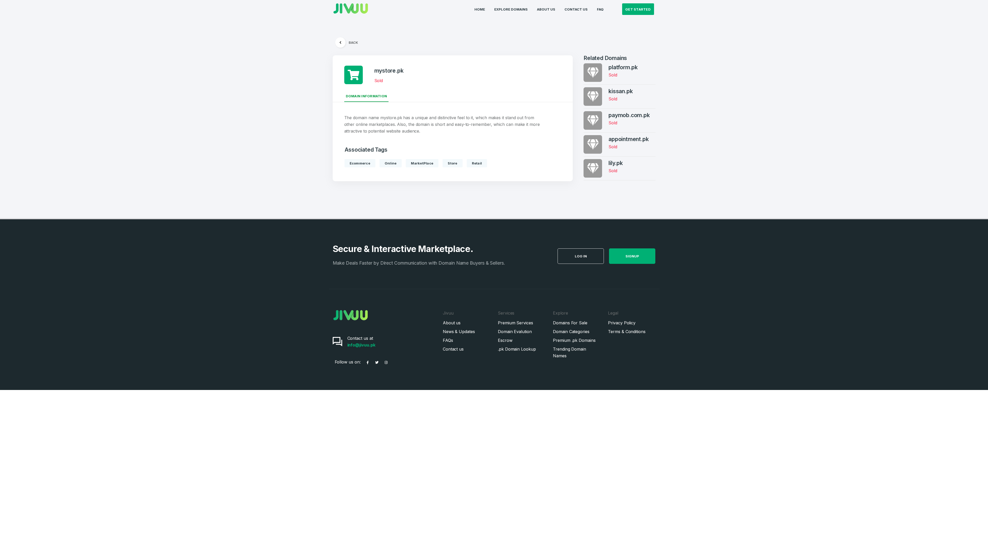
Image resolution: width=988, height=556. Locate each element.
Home (479, 9)
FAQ (600, 9)
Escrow (505, 340)
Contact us (453, 349)
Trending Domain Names (569, 352)
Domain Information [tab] (366, 96)
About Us (546, 9)
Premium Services (515, 322)
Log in (581, 256)
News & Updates (459, 331)
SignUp (632, 256)
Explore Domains (511, 9)
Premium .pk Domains (574, 340)
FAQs (448, 340)
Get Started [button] (638, 9)
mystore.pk (389, 70)
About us (452, 322)
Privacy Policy (622, 322)
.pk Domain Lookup (517, 349)
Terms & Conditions (627, 331)
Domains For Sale (570, 322)
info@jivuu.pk (361, 345)
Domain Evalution (515, 331)
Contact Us (576, 9)
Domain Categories (571, 331)
